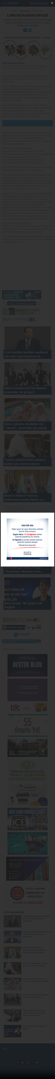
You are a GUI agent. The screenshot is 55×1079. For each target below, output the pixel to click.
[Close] (52, 3)
